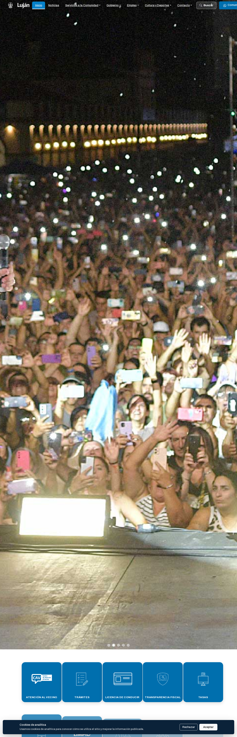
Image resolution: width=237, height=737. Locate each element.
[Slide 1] (108, 645)
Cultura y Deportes (157, 5)
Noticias (53, 5)
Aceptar (208, 727)
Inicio (38, 5)
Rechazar (188, 727)
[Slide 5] (128, 645)
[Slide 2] (113, 645)
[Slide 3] (118, 645)
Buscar (208, 5)
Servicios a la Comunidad (81, 5)
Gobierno (113, 5)
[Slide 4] (123, 645)
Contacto (183, 5)
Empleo (132, 5)
